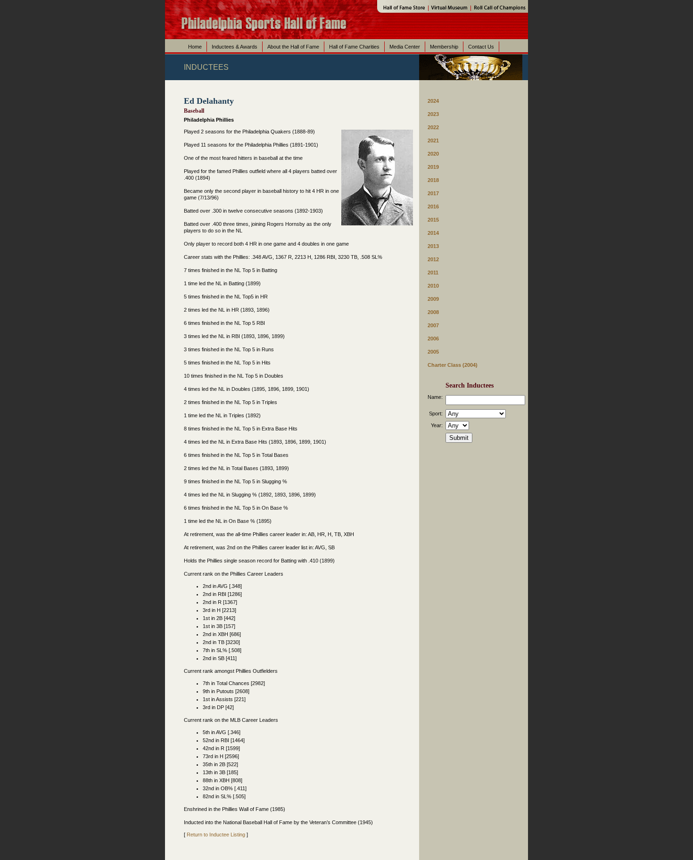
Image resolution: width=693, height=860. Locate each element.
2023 (433, 114)
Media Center (404, 47)
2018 (433, 180)
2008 (433, 312)
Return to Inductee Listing (216, 834)
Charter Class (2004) (453, 365)
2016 (433, 206)
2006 (433, 338)
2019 (433, 167)
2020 (433, 154)
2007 (433, 325)
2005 (433, 352)
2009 (433, 299)
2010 (433, 286)
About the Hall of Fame (293, 47)
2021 (433, 140)
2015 (433, 220)
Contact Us (481, 47)
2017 (433, 193)
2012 (433, 259)
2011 (433, 272)
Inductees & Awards (234, 47)
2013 (433, 246)
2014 (433, 233)
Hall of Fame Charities (354, 47)
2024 (433, 101)
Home (195, 47)
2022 (433, 127)
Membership (444, 47)
